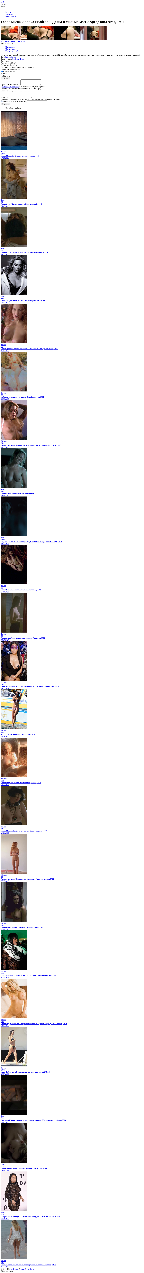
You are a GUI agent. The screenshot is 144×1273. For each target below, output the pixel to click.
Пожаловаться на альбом (10, 69)
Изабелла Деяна (18, 59)
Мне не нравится (18, 41)
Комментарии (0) (11, 51)
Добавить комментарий (10, 87)
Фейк (5, 74)
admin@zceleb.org (27, 1269)
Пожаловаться (10, 49)
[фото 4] (93, 39)
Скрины (8, 57)
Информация (10, 47)
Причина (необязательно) (10, 85)
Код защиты (21, 101)
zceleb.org (14, 1269)
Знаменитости (10, 16)
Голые (13, 57)
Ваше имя (4, 91)
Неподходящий (9, 71)
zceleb (3, 2)
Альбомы (9, 14)
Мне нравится (6, 41)
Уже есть (6, 76)
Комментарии (24, 87)
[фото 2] (40, 39)
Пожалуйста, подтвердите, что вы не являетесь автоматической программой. (30, 99)
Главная (8, 12)
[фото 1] (14, 39)
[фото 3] (67, 39)
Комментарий (6, 97)
